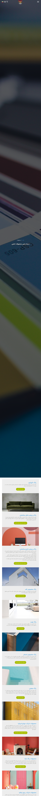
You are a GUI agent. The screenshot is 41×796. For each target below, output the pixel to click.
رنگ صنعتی (32, 688)
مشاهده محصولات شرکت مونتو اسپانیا (20, 732)
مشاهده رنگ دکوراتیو (20, 489)
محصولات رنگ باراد (30, 759)
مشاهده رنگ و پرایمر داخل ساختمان (20, 523)
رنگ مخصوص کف (30, 589)
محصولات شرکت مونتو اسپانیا (27, 723)
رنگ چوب (33, 622)
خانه (23, 240)
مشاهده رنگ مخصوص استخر (20, 662)
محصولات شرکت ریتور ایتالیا (27, 792)
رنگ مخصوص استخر (29, 654)
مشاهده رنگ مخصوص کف (21, 595)
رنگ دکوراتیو (32, 483)
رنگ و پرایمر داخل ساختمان (28, 515)
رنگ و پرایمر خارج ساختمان (28, 549)
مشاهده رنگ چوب (20, 628)
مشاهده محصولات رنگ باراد (20, 766)
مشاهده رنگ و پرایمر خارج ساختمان (20, 563)
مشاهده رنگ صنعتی (20, 697)
